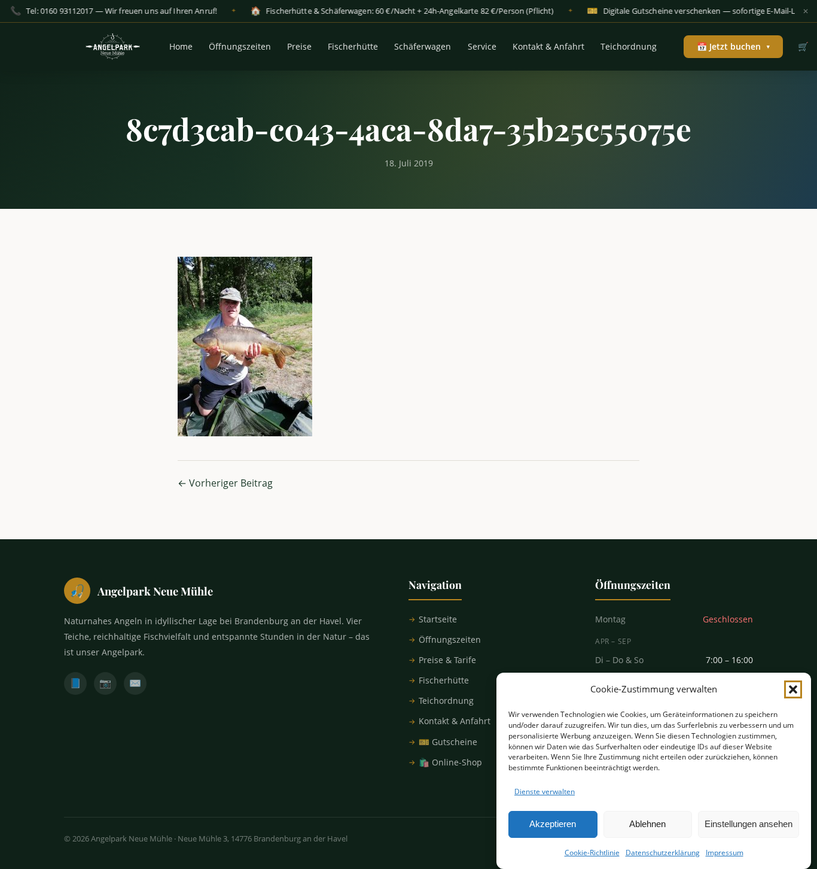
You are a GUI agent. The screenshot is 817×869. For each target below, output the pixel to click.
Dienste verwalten (544, 791)
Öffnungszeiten (240, 46)
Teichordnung (628, 46)
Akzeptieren (552, 824)
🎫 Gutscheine (448, 742)
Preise (299, 46)
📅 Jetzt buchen (733, 46)
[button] (793, 689)
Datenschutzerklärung (663, 852)
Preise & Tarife (447, 660)
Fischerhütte (353, 46)
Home (181, 46)
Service (482, 46)
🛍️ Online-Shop (450, 762)
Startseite (438, 619)
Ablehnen (647, 824)
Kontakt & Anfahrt (548, 46)
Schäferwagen (422, 46)
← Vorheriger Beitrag (225, 483)
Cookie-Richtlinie (592, 852)
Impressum (724, 852)
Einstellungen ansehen (748, 824)
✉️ (135, 682)
